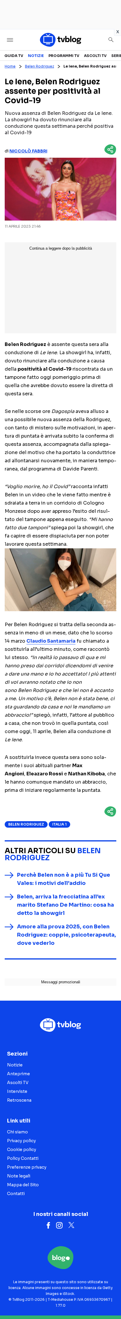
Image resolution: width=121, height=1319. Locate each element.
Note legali (18, 1176)
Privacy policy (21, 1140)
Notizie (36, 55)
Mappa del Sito (23, 1184)
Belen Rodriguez (39, 66)
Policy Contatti (22, 1158)
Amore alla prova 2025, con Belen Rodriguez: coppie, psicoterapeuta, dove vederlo (66, 934)
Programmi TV (63, 55)
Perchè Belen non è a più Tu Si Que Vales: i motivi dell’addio (63, 879)
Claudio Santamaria (50, 641)
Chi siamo (17, 1132)
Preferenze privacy (26, 1167)
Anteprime (18, 1073)
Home (10, 66)
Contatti (16, 1193)
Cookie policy (21, 1149)
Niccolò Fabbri (28, 151)
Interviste (17, 1091)
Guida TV (13, 55)
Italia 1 (59, 824)
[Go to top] (109, 1299)
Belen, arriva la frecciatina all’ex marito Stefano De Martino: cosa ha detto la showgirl (65, 904)
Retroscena (19, 1100)
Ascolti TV (95, 55)
